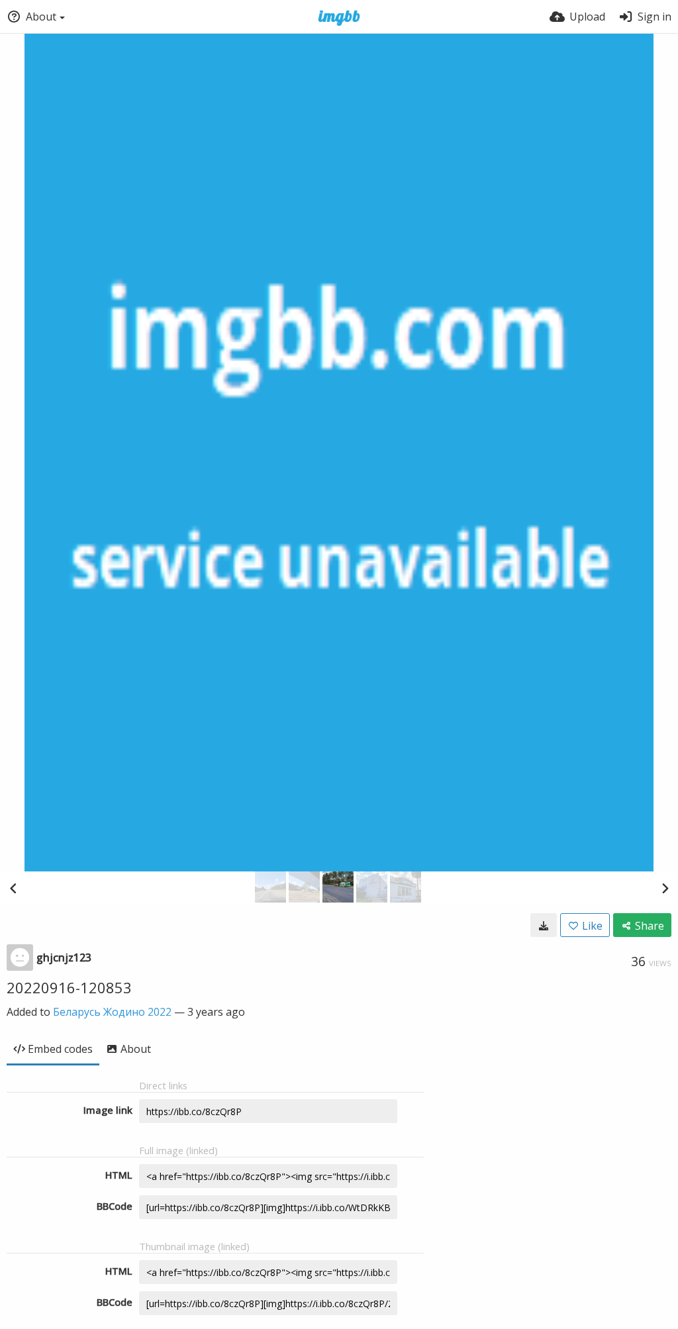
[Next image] (665, 888)
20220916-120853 (69, 987)
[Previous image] (13, 888)
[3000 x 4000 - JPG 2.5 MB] (543, 925)
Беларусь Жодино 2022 (112, 1012)
